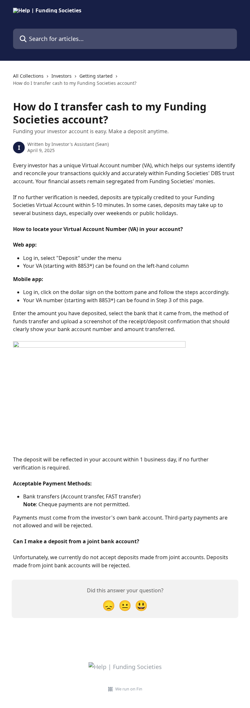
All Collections (28, 76)
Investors (61, 76)
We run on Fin (128, 689)
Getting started (96, 76)
